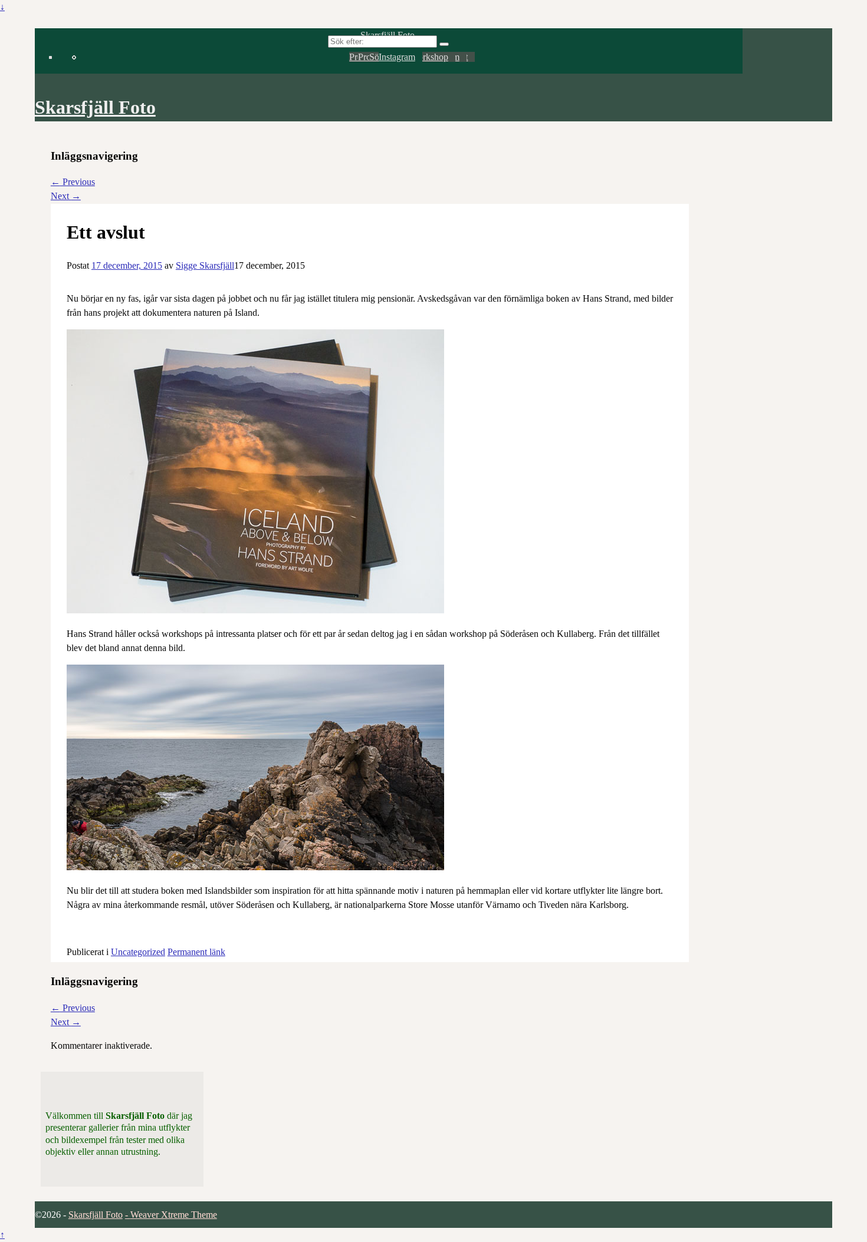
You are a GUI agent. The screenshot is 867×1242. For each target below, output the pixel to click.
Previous (73, 182)
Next (66, 196)
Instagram (397, 57)
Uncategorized (138, 952)
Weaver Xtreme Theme (173, 1215)
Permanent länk (196, 952)
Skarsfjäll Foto (95, 107)
